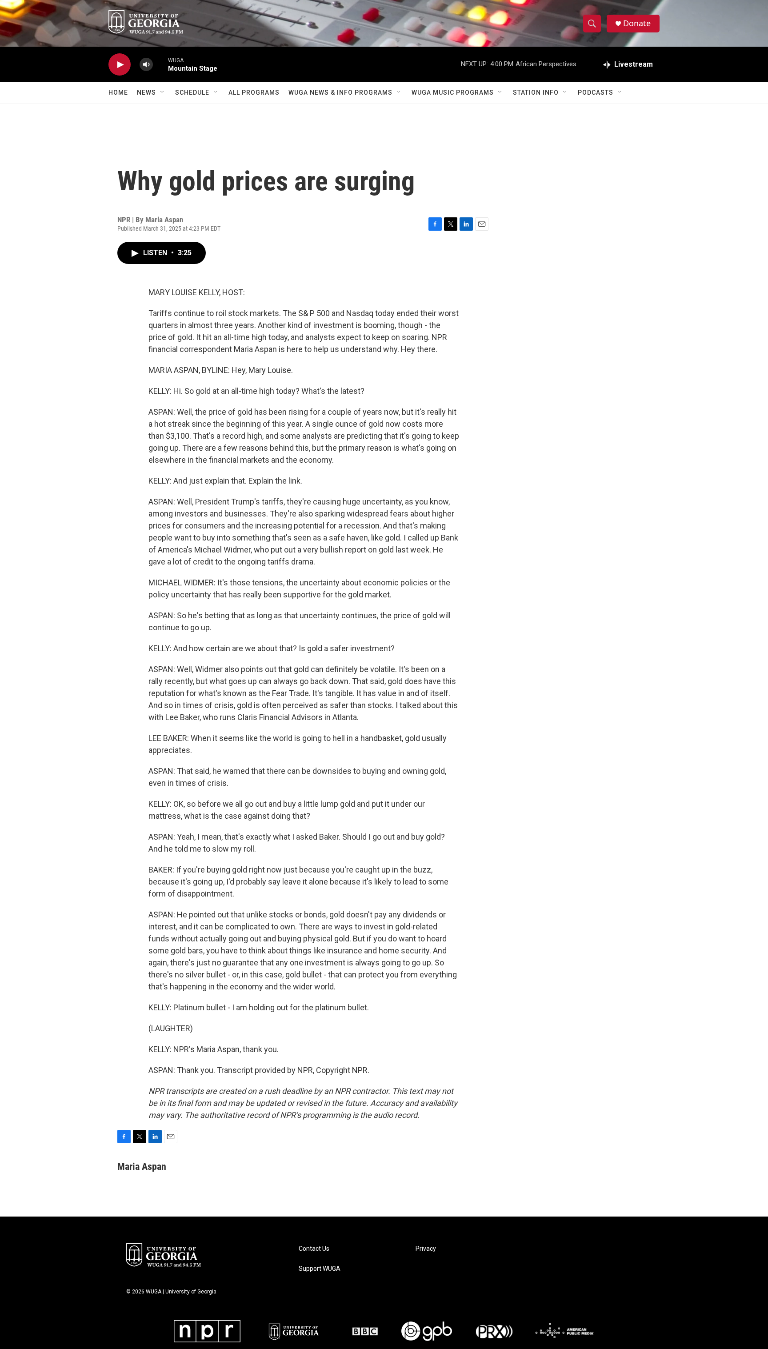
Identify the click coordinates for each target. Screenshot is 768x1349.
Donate (637, 23)
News (146, 92)
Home (118, 92)
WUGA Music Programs (453, 92)
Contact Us (314, 1248)
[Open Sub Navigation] (162, 92)
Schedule (192, 92)
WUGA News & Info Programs (340, 92)
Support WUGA (319, 1268)
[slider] (160, 64)
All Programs (254, 92)
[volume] (146, 65)
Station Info (536, 92)
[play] (119, 65)
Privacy (426, 1248)
